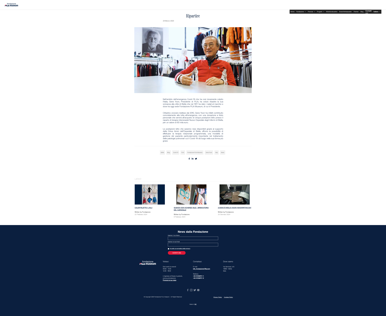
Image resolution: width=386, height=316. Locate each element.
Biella (162, 152)
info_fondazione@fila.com (201, 269)
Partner (356, 11)
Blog (362, 11)
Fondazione (300, 11)
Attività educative (331, 11)
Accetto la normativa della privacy (180, 248)
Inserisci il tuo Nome (174, 235)
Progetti (319, 11)
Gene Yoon (209, 152)
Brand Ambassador (345, 11)
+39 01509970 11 (198, 276)
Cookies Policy (228, 297)
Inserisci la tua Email (174, 242)
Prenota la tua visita (169, 280)
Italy (216, 152)
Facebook (187, 290)
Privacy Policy (218, 297)
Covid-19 (175, 152)
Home (292, 11)
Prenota (310, 11)
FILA (182, 152)
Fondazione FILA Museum (194, 152)
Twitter (195, 290)
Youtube (198, 290)
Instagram (191, 290)
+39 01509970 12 (198, 278)
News (222, 152)
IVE (196, 304)
